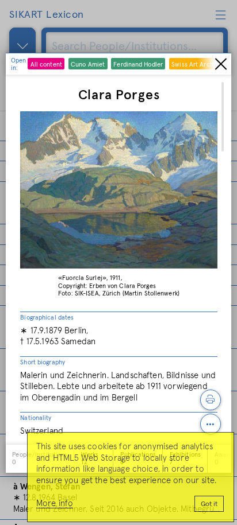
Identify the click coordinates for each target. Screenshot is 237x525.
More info (54, 503)
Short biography (42, 362)
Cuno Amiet (88, 64)
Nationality (35, 418)
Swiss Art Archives (197, 64)
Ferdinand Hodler (138, 64)
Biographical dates (47, 317)
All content (46, 64)
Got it (209, 504)
